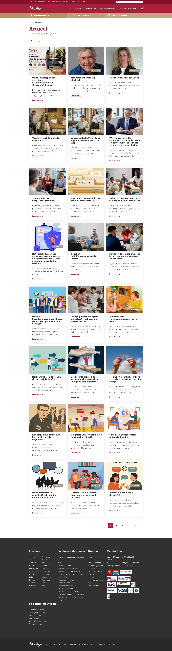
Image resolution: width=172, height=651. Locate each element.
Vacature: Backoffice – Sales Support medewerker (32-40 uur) (85, 140)
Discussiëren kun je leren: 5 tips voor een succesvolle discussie (85, 495)
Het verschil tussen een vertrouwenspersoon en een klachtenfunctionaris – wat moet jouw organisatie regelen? (46, 259)
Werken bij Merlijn (95, 566)
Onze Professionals (54, 2)
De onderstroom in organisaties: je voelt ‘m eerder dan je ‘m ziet (44, 495)
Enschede (33, 566)
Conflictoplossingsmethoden (99, 8)
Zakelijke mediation (37, 613)
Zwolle (44, 586)
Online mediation (36, 615)
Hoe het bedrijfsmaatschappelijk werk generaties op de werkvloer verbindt (47, 320)
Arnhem (32, 563)
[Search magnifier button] (141, 2)
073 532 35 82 (129, 557)
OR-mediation (35, 618)
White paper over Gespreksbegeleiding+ (43, 199)
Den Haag (46, 569)
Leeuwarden (47, 574)
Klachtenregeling (95, 580)
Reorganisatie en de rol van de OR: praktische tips (46, 378)
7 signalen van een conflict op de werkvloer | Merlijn (86, 436)
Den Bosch (33, 569)
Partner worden (94, 563)
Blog (79, 2)
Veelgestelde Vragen (69, 2)
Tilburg (32, 583)
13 (134, 526)
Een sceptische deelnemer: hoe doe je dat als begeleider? (46, 437)
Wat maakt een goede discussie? (121, 494)
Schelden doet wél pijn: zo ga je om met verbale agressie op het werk (124, 256)
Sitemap (100, 644)
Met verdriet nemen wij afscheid (83, 79)
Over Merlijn (42, 2)
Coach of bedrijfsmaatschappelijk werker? (83, 256)
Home (31, 22)
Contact (33, 2)
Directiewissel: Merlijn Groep (124, 78)
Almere (32, 557)
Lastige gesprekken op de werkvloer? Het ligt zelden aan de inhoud (84, 319)
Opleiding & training (127, 8)
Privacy (91, 644)
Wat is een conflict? (66, 580)
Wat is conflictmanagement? (70, 571)
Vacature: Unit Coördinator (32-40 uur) (46, 139)
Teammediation (36, 624)
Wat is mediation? (65, 583)
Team (90, 557)
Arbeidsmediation (36, 610)
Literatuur (92, 577)
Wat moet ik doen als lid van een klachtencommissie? (86, 199)
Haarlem (32, 574)
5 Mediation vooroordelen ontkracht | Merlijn (122, 436)
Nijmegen (33, 580)
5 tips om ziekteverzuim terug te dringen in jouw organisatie (124, 199)
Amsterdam (34, 560)
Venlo (44, 583)
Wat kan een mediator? (68, 586)
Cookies (64, 644)
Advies (78, 8)
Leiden (32, 577)
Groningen (34, 571)
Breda (44, 566)
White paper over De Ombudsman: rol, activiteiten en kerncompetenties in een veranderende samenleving (124, 141)
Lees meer (36, 100)
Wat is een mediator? (67, 589)
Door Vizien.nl (111, 644)
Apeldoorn (46, 560)
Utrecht (32, 586)
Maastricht (46, 577)
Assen (44, 563)
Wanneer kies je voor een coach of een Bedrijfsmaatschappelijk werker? (71, 560)
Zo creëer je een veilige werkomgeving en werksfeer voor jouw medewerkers (86, 379)
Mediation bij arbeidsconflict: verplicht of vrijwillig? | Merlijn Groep (125, 379)
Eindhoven (46, 571)
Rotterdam (46, 580)
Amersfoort (46, 557)
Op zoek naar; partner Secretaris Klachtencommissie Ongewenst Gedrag (43, 81)
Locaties (91, 569)
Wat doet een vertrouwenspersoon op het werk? (123, 319)
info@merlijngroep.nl (131, 563)
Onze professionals (96, 560)
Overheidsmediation (37, 621)
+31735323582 (129, 566)
